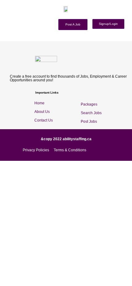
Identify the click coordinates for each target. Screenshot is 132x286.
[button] (129, 15)
